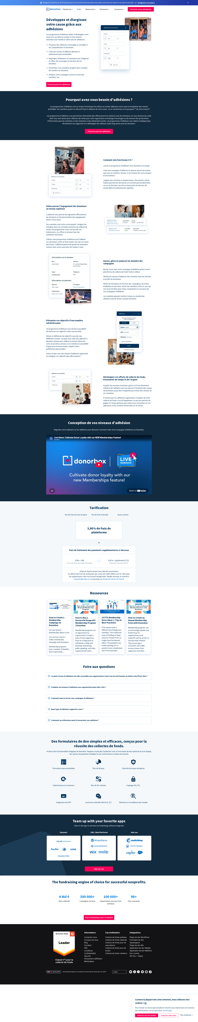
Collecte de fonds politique (116, 937)
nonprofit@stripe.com (82, 579)
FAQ (85, 948)
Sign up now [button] (99, 869)
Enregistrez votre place (146, 3)
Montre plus (167, 1010)
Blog (86, 943)
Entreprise (104, 9)
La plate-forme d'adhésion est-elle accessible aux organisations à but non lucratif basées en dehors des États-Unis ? (99, 676)
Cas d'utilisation (112, 933)
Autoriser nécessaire (168, 1015)
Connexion (118, 9)
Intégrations (135, 933)
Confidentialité (90, 953)
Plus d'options (185, 1015)
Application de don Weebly (140, 948)
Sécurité (87, 956)
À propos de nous (91, 940)
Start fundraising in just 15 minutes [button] (99, 917)
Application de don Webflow (141, 951)
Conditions (88, 951)
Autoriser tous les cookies (146, 1015)
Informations (90, 933)
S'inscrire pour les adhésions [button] (58, 84)
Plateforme (67, 9)
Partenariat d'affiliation (93, 959)
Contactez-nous (90, 937)
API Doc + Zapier (136, 956)
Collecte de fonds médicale (116, 940)
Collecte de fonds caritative (116, 953)
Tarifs (79, 9)
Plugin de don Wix (137, 945)
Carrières (87, 945)
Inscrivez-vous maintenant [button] (140, 9)
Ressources (89, 9)
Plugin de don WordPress (139, 937)
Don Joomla (134, 953)
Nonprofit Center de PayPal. (113, 579)
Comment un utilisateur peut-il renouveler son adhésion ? (75, 720)
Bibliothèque (89, 961)
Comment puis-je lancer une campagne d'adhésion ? (72, 698)
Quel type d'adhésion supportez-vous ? (67, 709)
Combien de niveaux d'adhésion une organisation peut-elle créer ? (78, 687)
